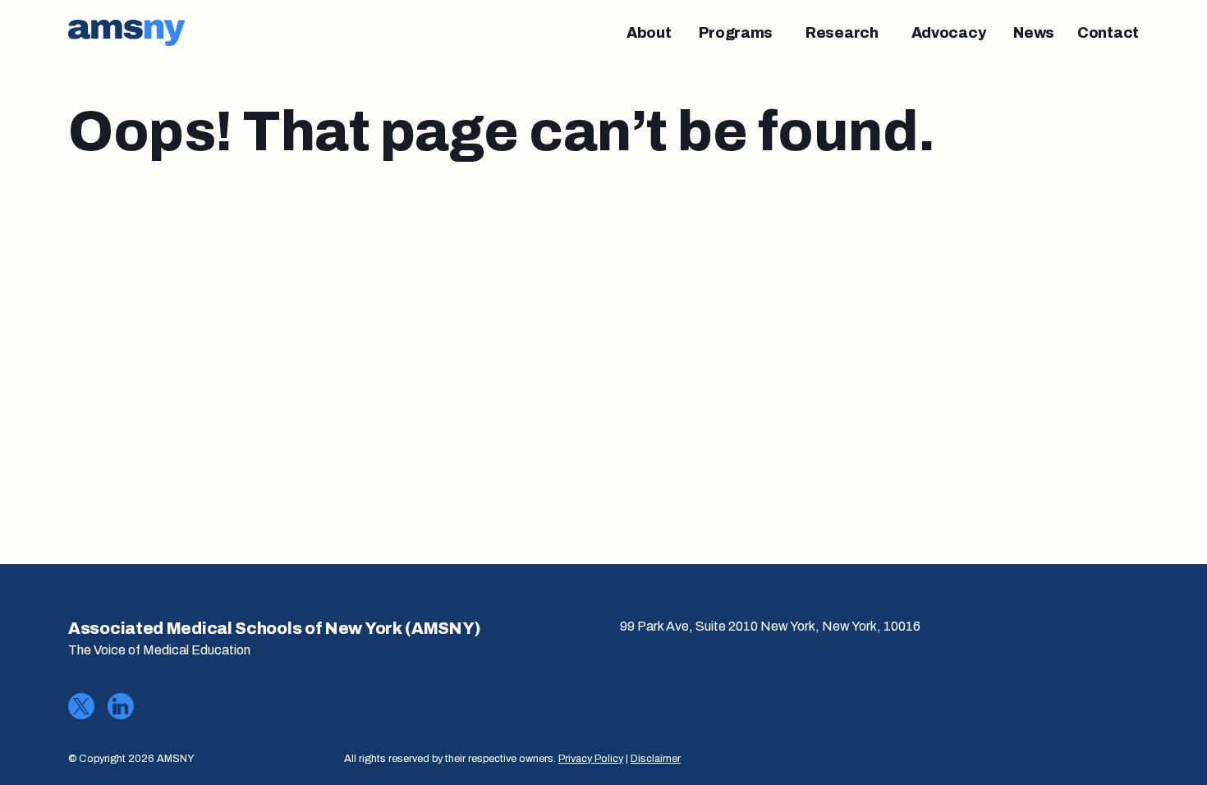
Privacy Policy (590, 758)
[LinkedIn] (121, 706)
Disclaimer (656, 758)
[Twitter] (81, 706)
